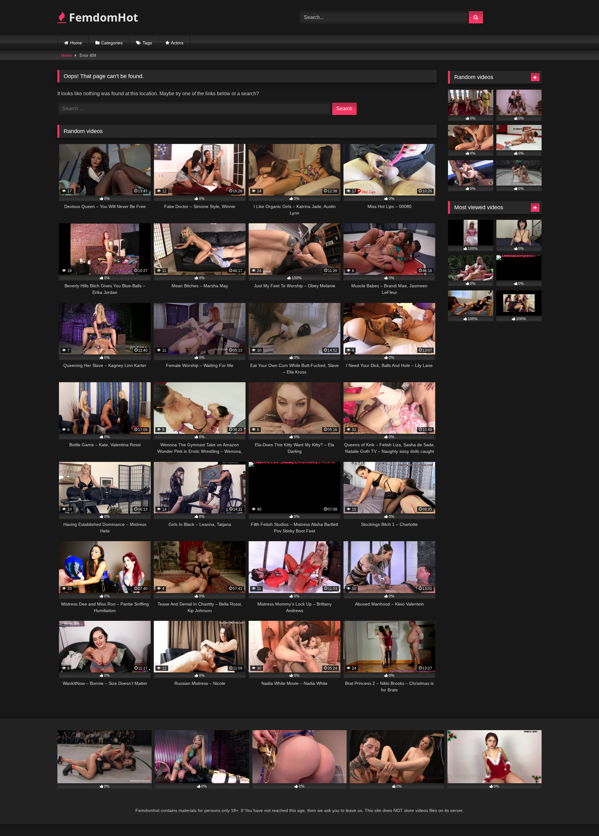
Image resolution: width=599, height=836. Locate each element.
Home (76, 42)
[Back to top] (580, 817)
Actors (177, 42)
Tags (147, 42)
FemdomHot (102, 17)
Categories (112, 42)
